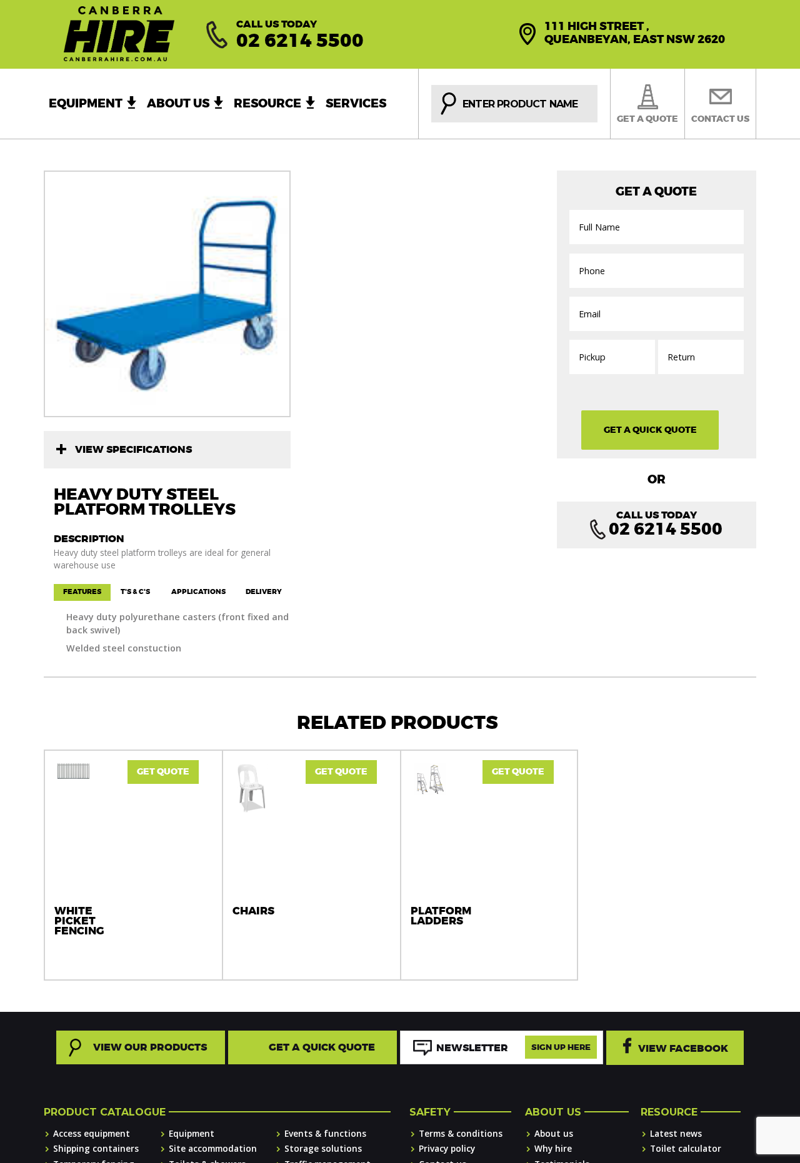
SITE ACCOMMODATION (213, 1148)
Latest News (676, 1133)
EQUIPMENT (191, 1133)
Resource (267, 104)
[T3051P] (167, 294)
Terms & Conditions (460, 1133)
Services (356, 104)
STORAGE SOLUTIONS (323, 1148)
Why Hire (553, 1148)
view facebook (683, 1048)
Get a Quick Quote (322, 1047)
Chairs (253, 911)
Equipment (85, 104)
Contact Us (720, 119)
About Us (178, 104)
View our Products (150, 1047)
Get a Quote (647, 119)
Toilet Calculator (685, 1148)
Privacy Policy (447, 1148)
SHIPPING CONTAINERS (96, 1148)
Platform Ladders (441, 916)
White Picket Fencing (79, 921)
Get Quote (163, 772)
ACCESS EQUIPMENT (91, 1133)
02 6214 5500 (300, 40)
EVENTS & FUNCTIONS (325, 1133)
